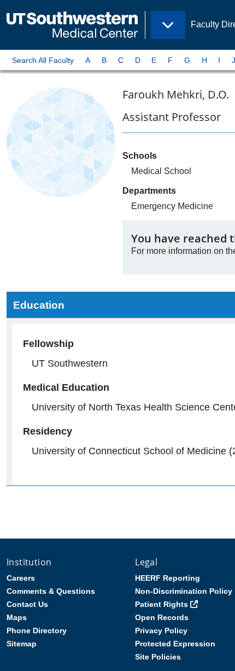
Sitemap (22, 643)
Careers (21, 578)
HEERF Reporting (167, 578)
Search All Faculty (43, 60)
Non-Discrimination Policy (183, 591)
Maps (17, 617)
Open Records (162, 617)
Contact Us (27, 604)
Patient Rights (161, 604)
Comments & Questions (51, 591)
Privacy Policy (161, 630)
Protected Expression (175, 643)
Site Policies (158, 656)
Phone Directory (37, 630)
